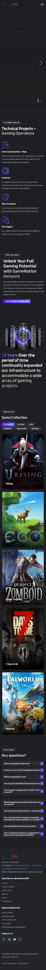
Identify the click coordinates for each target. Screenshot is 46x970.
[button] (4, 62)
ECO (8, 542)
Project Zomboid (13, 599)
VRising (9, 484)
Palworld (10, 729)
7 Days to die (12, 664)
